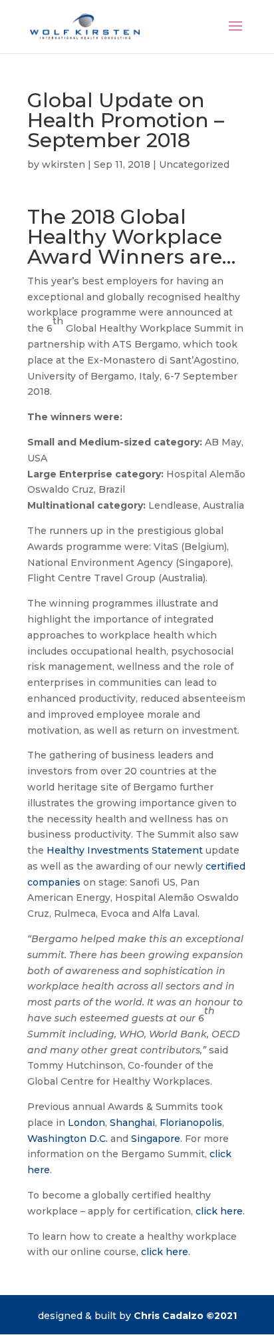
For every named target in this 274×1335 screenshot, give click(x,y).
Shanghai (132, 1123)
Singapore (155, 1139)
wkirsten (63, 164)
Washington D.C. (67, 1139)
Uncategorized (194, 164)
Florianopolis (191, 1123)
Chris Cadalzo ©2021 (185, 1316)
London (86, 1123)
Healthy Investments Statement (125, 850)
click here (219, 1211)
